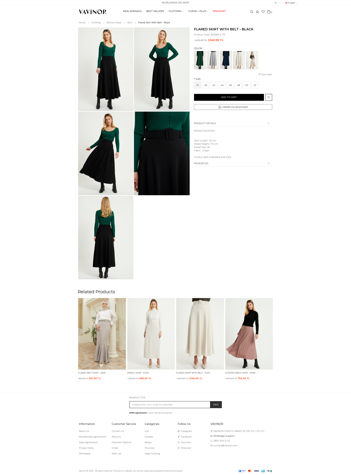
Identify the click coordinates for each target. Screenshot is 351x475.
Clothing (96, 22)
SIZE (198, 79)
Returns (116, 436)
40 (205, 85)
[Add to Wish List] (268, 97)
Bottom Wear (114, 22)
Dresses (149, 436)
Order (115, 448)
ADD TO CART (229, 97)
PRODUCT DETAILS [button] (205, 123)
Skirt (129, 22)
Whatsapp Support (224, 436)
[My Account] (257, 12)
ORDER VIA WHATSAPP (235, 107)
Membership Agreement (92, 436)
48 (238, 85)
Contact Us (118, 431)
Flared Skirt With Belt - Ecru (193, 373)
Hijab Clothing (152, 453)
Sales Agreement (88, 442)
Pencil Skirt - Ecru (138, 373)
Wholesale (84, 453)
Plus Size (150, 448)
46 (230, 85)
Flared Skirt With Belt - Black (154, 22)
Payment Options (121, 442)
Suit (147, 431)
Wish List (116, 453)
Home (82, 22)
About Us (84, 431)
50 (246, 85)
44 (222, 85)
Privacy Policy (86, 448)
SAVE (216, 404)
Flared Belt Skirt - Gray (92, 373)
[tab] (233, 124)
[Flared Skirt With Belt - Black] (105, 69)
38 (197, 85)
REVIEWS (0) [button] (201, 163)
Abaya (148, 442)
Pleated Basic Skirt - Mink (240, 373)
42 (214, 85)
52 (255, 85)
